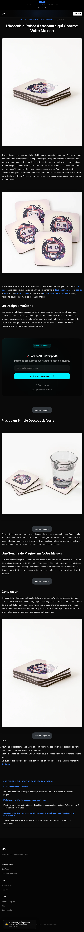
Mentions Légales (8, 902)
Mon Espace (6, 885)
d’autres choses (22, 293)
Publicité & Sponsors (9, 873)
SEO (6, 293)
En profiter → (42, 8)
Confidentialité (7, 910)
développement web (64, 290)
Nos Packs (6, 869)
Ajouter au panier (42, 410)
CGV (3, 906)
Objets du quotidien (29, 20)
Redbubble (6, 764)
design (79, 290)
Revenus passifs (45, 20)
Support (5, 890)
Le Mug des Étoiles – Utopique (15, 787)
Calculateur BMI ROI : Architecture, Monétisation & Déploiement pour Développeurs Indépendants (38, 814)
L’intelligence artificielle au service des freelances (24, 800)
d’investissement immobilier (55, 293)
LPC (5, 849)
